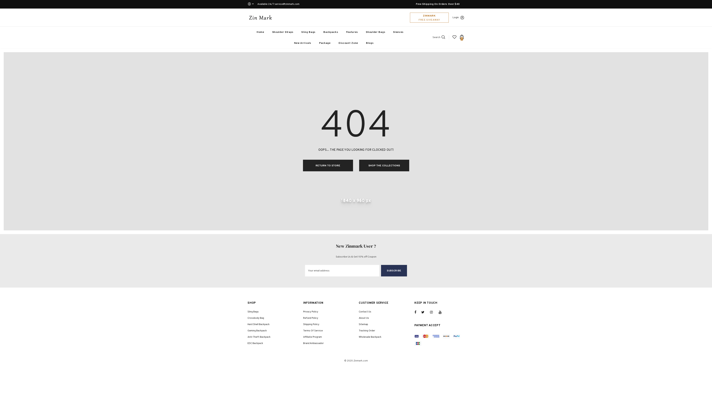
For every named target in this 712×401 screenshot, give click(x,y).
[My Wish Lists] (454, 38)
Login (455, 17)
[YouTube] (442, 312)
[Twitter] (424, 312)
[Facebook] (417, 312)
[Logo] (260, 17)
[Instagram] (433, 312)
